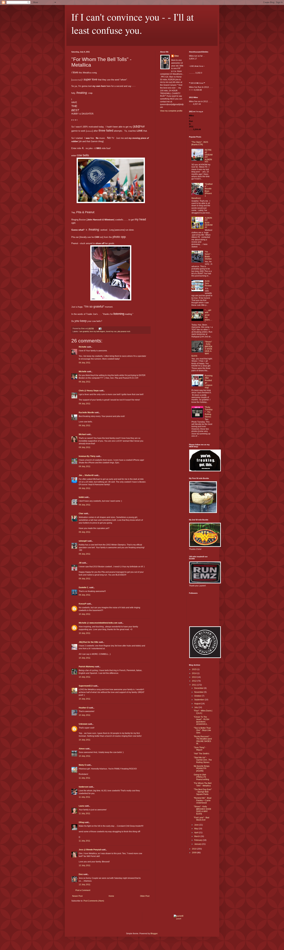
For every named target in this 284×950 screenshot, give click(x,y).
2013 (194, 677)
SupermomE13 (86, 686)
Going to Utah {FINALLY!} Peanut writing (201, 777)
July (196, 707)
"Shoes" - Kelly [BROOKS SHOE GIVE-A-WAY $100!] (202, 810)
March (197, 836)
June (196, 825)
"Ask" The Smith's (201, 753)
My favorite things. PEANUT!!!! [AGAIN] (202, 768)
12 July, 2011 (84, 865)
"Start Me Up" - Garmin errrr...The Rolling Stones (203, 759)
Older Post (144, 896)
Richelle (82, 347)
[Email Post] (100, 328)
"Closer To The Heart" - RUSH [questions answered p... (201, 720)
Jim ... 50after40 (86, 475)
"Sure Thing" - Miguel (200, 748)
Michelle (82, 371)
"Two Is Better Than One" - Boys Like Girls (202, 730)
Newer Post (77, 896)
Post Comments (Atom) (93, 901)
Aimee (82, 749)
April (196, 832)
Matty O (82, 765)
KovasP (82, 604)
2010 (194, 849)
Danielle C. (84, 587)
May (196, 828)
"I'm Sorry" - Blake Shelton (208, 255)
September (199, 700)
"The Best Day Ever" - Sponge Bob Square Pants (203, 791)
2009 (194, 852)
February (198, 840)
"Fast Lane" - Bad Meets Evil (201, 818)
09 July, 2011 (84, 363)
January (198, 844)
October (198, 696)
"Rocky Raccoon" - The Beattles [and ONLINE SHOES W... (203, 740)
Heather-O (83, 708)
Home (111, 896)
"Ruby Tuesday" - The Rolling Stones (209, 412)
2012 (194, 681)
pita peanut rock (124, 331)
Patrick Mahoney (87, 666)
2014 (194, 673)
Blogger (154, 933)
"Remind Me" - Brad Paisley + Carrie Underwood (202, 800)
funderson (83, 787)
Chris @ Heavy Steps (89, 390)
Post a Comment (82, 890)
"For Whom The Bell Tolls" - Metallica (203, 784)
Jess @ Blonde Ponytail (90, 850)
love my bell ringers (97, 331)
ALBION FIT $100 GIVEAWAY (209, 223)
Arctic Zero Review (208, 283)
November (199, 692)
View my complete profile (171, 111)
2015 (194, 669)
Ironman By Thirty (87, 456)
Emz (81, 874)
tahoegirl (83, 541)
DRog (81, 822)
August (197, 703)
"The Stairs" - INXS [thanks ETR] (199, 143)
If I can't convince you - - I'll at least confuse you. (132, 23)
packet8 (178, 919)
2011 (194, 685)
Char (81, 513)
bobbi (81, 497)
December (199, 688)
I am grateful (84, 331)
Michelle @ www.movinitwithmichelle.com (98, 623)
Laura (81, 806)
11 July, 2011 (84, 778)
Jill (80, 563)
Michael (82, 434)
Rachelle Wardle (86, 412)
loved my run (111, 331)
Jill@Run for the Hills (88, 642)
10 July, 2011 (84, 614)
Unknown (83, 724)
